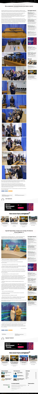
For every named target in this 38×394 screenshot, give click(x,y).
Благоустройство (29, 31)
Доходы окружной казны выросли (19, 195)
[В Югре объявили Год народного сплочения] (15, 373)
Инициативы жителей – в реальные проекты (4, 223)
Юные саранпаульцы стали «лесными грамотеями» (14, 223)
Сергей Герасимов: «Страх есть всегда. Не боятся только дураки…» (7, 195)
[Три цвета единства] (33, 219)
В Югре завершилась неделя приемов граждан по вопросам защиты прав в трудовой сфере (20, 379)
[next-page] (19, 228)
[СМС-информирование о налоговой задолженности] (15, 376)
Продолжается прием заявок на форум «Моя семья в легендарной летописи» (8, 379)
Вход (11, 390)
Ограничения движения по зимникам (8, 372)
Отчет (13, 390)
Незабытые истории (7, 375)
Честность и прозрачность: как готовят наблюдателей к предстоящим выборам (32, 20)
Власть (28, 65)
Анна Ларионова (8, 198)
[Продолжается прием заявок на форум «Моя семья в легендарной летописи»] (3, 379)
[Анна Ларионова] (14, 7)
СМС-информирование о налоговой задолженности (20, 375)
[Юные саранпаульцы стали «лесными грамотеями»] (14, 219)
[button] (36, 1)
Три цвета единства (33, 222)
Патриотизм (29, 46)
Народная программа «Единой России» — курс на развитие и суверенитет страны (32, 54)
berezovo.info (5, 393)
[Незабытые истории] (3, 376)
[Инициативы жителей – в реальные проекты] (32, 62)
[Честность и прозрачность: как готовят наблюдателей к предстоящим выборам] (32, 72)
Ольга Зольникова (33, 225)
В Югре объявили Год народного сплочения (19, 372)
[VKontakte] (35, 1)
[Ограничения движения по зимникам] (3, 373)
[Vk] (28, 385)
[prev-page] (18, 228)
